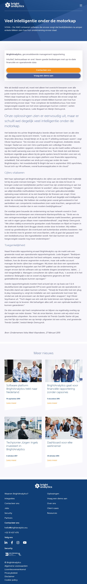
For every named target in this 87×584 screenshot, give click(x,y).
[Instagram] (18, 544)
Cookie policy (11, 580)
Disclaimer (9, 577)
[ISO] (13, 556)
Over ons (51, 504)
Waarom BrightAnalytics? (16, 494)
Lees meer (11, 403)
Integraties (10, 499)
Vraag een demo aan (57, 499)
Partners (8, 518)
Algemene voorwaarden (16, 566)
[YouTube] (25, 544)
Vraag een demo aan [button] (43, 76)
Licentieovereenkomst (15, 570)
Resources (52, 513)
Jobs (7, 508)
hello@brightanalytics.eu (16, 528)
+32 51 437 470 (12, 533)
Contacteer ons (12, 504)
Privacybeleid (11, 573)
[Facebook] (12, 544)
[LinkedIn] (6, 544)
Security (8, 513)
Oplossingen (53, 494)
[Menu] (80, 5)
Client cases (53, 508)
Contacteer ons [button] (43, 70)
